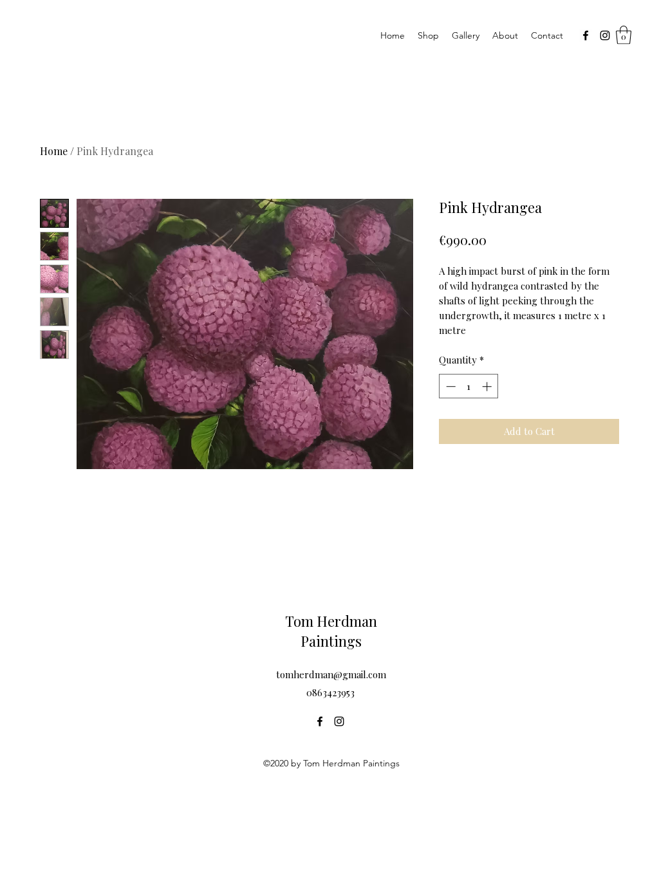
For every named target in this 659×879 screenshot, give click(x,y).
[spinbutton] (468, 386)
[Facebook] (585, 35)
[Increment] (488, 386)
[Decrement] (449, 386)
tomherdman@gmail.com (331, 674)
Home (54, 151)
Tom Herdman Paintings (331, 631)
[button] (623, 35)
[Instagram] (605, 35)
